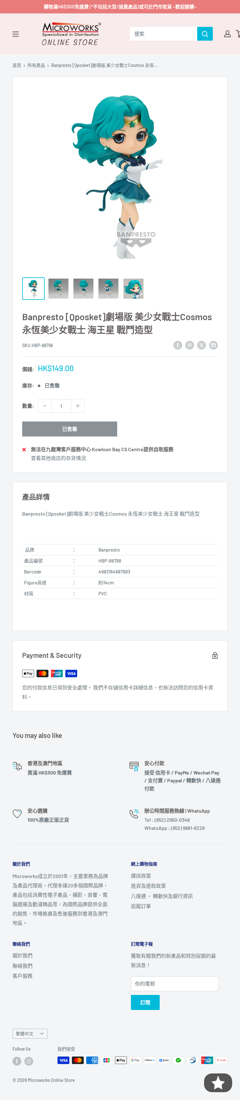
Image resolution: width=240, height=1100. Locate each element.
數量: (28, 406)
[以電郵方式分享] (213, 345)
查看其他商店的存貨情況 (58, 458)
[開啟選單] (15, 34)
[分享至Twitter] (201, 345)
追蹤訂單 (141, 906)
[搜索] (205, 34)
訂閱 (145, 1002)
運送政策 (141, 876)
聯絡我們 (22, 966)
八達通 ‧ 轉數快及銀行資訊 (162, 896)
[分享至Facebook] (177, 345)
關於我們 (22, 955)
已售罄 (69, 429)
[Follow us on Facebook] (16, 1061)
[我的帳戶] (227, 33)
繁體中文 (24, 1033)
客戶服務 (22, 976)
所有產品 (36, 65)
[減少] (44, 405)
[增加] (77, 405)
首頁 (16, 65)
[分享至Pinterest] (189, 345)
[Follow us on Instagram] (28, 1061)
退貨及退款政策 (148, 886)
